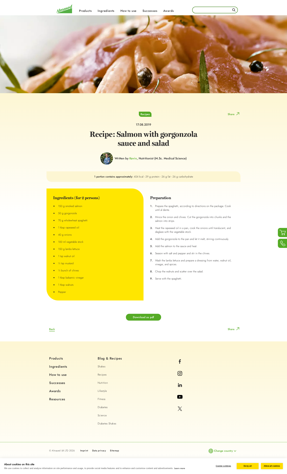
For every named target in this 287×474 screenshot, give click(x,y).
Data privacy (99, 450)
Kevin (133, 158)
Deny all (248, 466)
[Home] (64, 14)
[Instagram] (179, 378)
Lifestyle (102, 391)
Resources (57, 399)
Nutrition (103, 383)
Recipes (145, 114)
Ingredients (106, 11)
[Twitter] (179, 413)
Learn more (179, 468)
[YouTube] (180, 401)
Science (102, 415)
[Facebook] (179, 366)
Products (85, 11)
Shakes (101, 366)
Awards (168, 11)
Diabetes (103, 407)
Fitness (101, 399)
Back (52, 329)
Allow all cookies (272, 466)
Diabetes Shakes (107, 423)
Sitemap (114, 450)
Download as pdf (143, 317)
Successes (150, 11)
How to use (128, 11)
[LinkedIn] (179, 389)
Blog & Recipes (110, 358)
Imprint (84, 450)
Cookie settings (223, 466)
